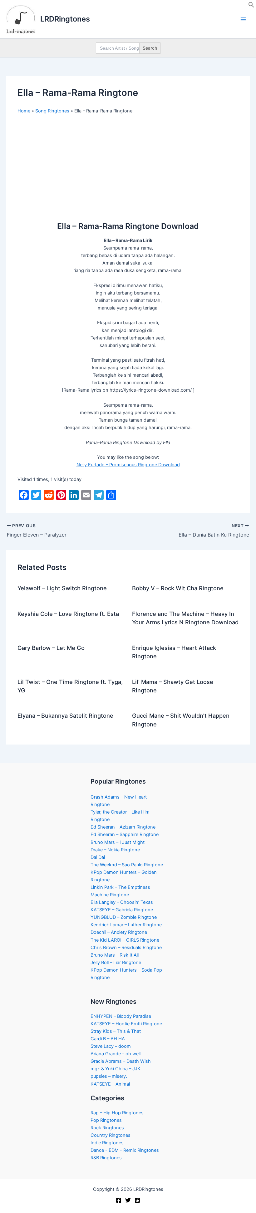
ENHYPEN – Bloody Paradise (121, 1016)
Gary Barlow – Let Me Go (51, 647)
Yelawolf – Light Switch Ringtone (62, 588)
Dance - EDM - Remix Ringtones (125, 1150)
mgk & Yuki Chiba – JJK (115, 1069)
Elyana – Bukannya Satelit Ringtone (65, 715)
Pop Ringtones (106, 1120)
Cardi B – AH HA (108, 1039)
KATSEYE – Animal (110, 1084)
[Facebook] (118, 1200)
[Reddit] (137, 1200)
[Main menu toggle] (243, 19)
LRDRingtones (65, 18)
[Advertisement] (127, 166)
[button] (251, 6)
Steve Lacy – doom (111, 1046)
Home (23, 111)
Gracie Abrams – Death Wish (121, 1061)
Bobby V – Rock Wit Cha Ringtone (178, 588)
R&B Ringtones (106, 1158)
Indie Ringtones (107, 1143)
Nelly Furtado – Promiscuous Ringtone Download (128, 465)
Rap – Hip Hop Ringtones (117, 1113)
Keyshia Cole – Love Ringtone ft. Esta (68, 613)
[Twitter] (128, 1200)
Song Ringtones (52, 111)
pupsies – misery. (109, 1076)
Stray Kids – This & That (116, 1031)
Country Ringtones (110, 1135)
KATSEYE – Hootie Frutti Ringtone (126, 1024)
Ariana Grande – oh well (115, 1054)
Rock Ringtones (107, 1128)
